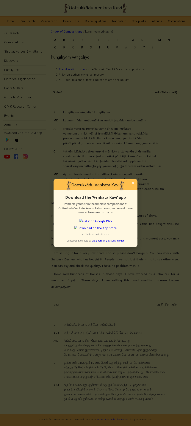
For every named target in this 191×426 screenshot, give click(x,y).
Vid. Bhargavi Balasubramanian (108, 240)
